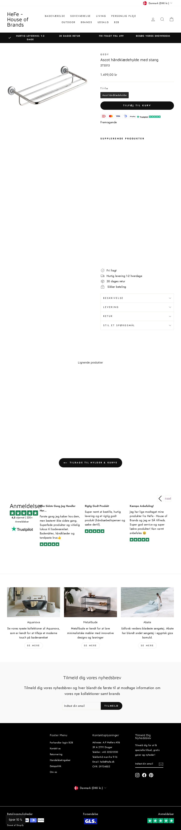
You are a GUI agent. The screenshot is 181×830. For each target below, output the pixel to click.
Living (101, 16)
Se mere (33, 645)
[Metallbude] (90, 602)
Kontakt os (55, 748)
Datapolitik (55, 766)
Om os (53, 772)
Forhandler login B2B (61, 742)
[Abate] (147, 602)
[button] (168, 498)
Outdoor (68, 22)
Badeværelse (55, 16)
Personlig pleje (123, 16)
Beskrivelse (113, 298)
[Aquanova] (33, 602)
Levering (111, 307)
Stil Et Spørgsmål (119, 325)
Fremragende (108, 122)
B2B (116, 22)
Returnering (56, 754)
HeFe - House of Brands (17, 19)
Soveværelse (80, 16)
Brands (86, 22)
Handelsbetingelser (60, 760)
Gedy (104, 54)
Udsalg (103, 22)
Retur (108, 316)
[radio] (114, 95)
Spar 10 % (15, 820)
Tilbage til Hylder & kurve (92, 462)
